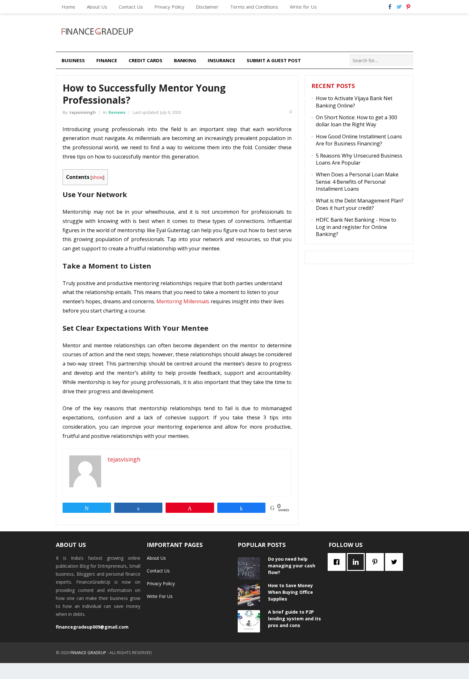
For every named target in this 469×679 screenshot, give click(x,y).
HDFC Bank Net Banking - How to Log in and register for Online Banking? (356, 227)
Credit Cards (145, 60)
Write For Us (160, 596)
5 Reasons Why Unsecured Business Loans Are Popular (359, 159)
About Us (97, 7)
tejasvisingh (82, 112)
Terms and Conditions (254, 7)
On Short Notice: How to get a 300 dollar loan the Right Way (356, 121)
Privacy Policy (169, 7)
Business (73, 60)
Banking (185, 60)
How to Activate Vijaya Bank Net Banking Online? (354, 102)
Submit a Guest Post (274, 60)
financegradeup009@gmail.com (92, 627)
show (97, 177)
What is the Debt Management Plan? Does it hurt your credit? (360, 204)
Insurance (221, 60)
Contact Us (131, 7)
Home (68, 7)
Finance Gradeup (88, 652)
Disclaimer (207, 7)
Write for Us (303, 7)
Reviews (116, 112)
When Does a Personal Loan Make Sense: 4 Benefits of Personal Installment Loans (357, 181)
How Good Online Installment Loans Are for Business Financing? (359, 140)
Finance (106, 60)
